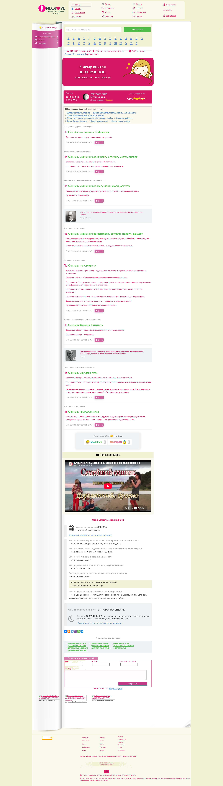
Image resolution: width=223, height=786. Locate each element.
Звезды (139, 4)
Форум (77, 5)
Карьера (139, 16)
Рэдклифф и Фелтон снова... (76, 702)
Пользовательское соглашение (127, 756)
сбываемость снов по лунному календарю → (99, 623)
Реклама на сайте (91, 756)
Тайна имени (80, 13)
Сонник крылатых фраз (120, 121)
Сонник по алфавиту (124, 118)
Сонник (77, 9)
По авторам (41, 43)
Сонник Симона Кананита (77, 121)
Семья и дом (141, 12)
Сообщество (86, 740)
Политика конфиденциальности (107, 756)
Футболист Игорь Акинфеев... (103, 700)
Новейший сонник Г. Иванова (78, 112)
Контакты (82, 756)
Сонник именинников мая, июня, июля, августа (85, 115)
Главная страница (49, 27)
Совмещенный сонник (45, 37)
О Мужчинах (171, 16)
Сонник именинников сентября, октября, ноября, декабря (90, 118)
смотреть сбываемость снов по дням (90, 535)
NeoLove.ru (110, 763)
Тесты (107, 12)
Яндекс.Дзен (115, 688)
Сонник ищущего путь (99, 121)
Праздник (109, 16)
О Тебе (169, 10)
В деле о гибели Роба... (47, 700)
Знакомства (109, 8)
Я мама (78, 16)
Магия (102, 744)
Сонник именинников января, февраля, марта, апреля (114, 112)
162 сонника (138, 51)
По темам (40, 40)
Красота (139, 8)
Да (100, 143)
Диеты (107, 4)
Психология (171, 5)
